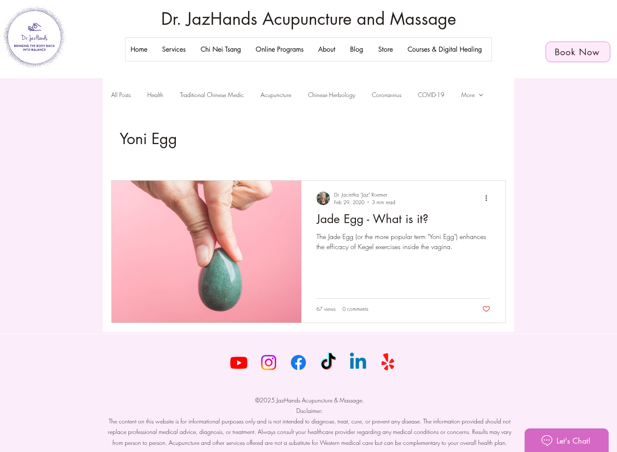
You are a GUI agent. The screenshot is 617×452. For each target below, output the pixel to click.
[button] (176, 49)
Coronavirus (386, 95)
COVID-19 (431, 95)
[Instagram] (269, 362)
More (468, 95)
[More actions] (489, 198)
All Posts (121, 95)
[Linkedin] (358, 362)
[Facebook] (298, 362)
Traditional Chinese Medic (212, 95)
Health (155, 95)
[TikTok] (328, 362)
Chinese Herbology (331, 95)
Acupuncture (276, 95)
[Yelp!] (388, 362)
